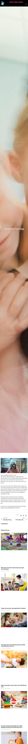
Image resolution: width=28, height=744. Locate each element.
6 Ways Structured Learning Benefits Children (13, 608)
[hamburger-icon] (26, 4)
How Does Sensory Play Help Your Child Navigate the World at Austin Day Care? (11, 726)
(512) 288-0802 (16, 2)
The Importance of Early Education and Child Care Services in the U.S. (13, 645)
